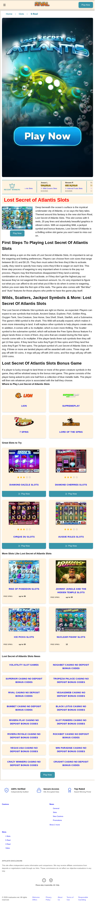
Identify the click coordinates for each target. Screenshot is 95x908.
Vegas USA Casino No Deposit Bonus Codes (24, 750)
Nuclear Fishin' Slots (71, 637)
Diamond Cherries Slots (71, 484)
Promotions (57, 820)
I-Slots (7, 836)
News (51, 804)
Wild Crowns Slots (42, 188)
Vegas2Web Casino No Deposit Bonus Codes (71, 694)
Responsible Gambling (83, 898)
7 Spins (24, 432)
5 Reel (8, 840)
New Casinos (58, 816)
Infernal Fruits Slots (67, 188)
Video (7, 848)
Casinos (5, 804)
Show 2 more (54, 825)
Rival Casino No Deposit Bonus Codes (24, 694)
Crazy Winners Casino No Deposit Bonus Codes (24, 763)
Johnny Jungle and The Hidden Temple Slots (71, 591)
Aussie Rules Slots (71, 537)
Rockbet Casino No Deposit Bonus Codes (71, 736)
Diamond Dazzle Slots (24, 484)
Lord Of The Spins (71, 432)
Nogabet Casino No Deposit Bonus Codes (71, 667)
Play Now (86, 5)
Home (9, 14)
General (56, 808)
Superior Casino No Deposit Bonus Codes (24, 680)
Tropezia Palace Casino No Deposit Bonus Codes (71, 680)
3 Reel (8, 844)
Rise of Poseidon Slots (24, 589)
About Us (60, 898)
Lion (24, 406)
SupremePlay (71, 406)
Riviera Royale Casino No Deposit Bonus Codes (24, 736)
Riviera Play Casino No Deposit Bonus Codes (24, 722)
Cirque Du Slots (24, 537)
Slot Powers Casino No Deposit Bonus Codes (71, 722)
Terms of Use (70, 898)
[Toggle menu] (4, 4)
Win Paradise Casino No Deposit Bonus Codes (71, 750)
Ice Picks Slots (24, 637)
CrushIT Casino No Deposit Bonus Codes (71, 763)
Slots (21, 14)
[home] (42, 7)
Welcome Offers (36, 898)
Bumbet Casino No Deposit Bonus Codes (24, 708)
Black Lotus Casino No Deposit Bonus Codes (71, 708)
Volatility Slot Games (24, 665)
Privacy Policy (48, 898)
